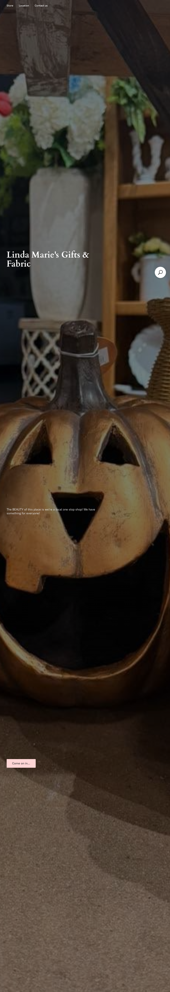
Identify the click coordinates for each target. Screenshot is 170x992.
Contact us (41, 5)
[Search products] (160, 272)
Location (24, 5)
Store (10, 5)
